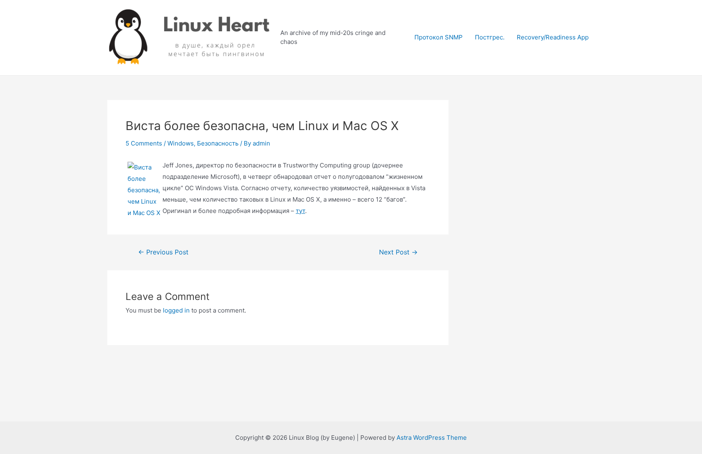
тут (300, 211)
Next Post (398, 252)
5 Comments (144, 143)
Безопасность (217, 143)
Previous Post (163, 252)
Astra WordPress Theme (431, 437)
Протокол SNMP (438, 37)
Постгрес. (490, 37)
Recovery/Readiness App (553, 37)
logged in (176, 310)
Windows (180, 143)
